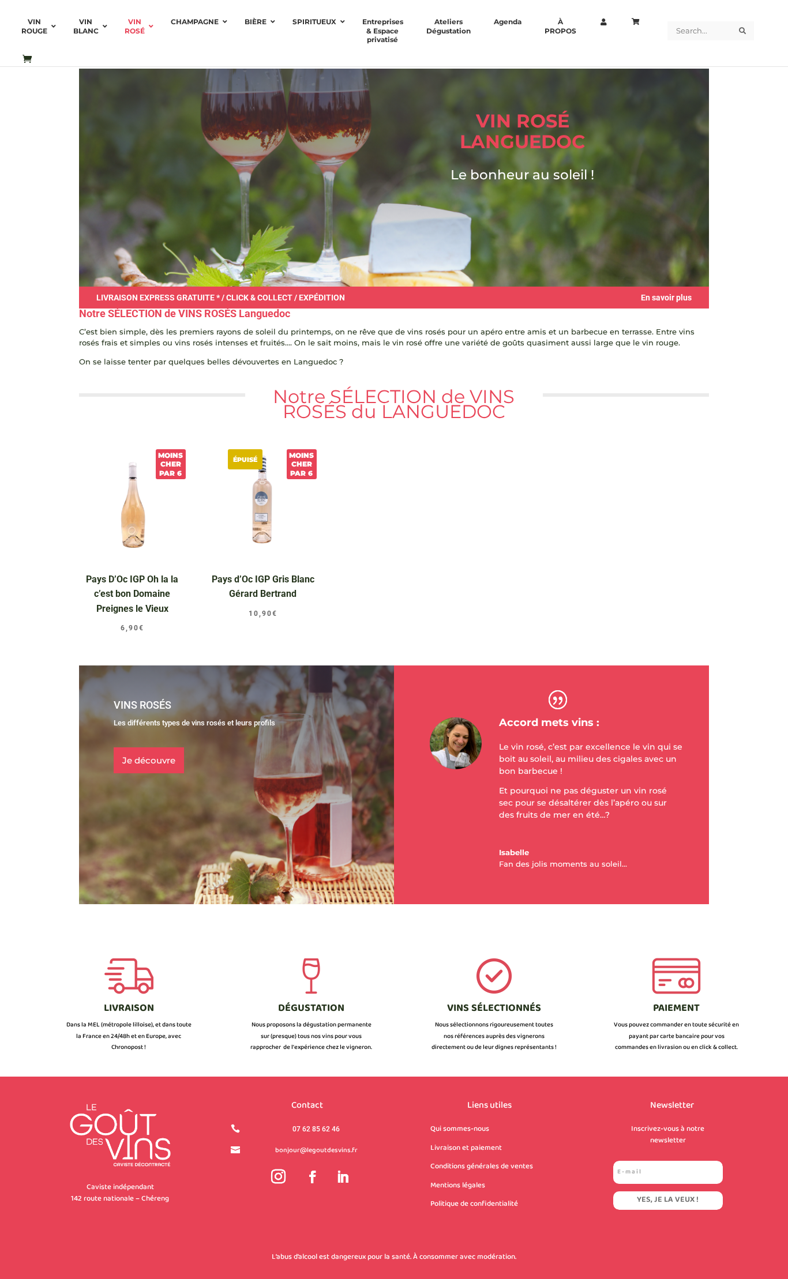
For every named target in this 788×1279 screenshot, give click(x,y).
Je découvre (148, 760)
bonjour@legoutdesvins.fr (316, 1151)
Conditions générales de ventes (481, 1166)
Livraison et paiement (466, 1148)
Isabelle (514, 852)
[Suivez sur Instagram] (278, 1177)
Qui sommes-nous (459, 1129)
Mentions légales (457, 1185)
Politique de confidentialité (474, 1204)
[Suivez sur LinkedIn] (343, 1177)
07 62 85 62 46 (316, 1129)
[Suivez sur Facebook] (313, 1177)
